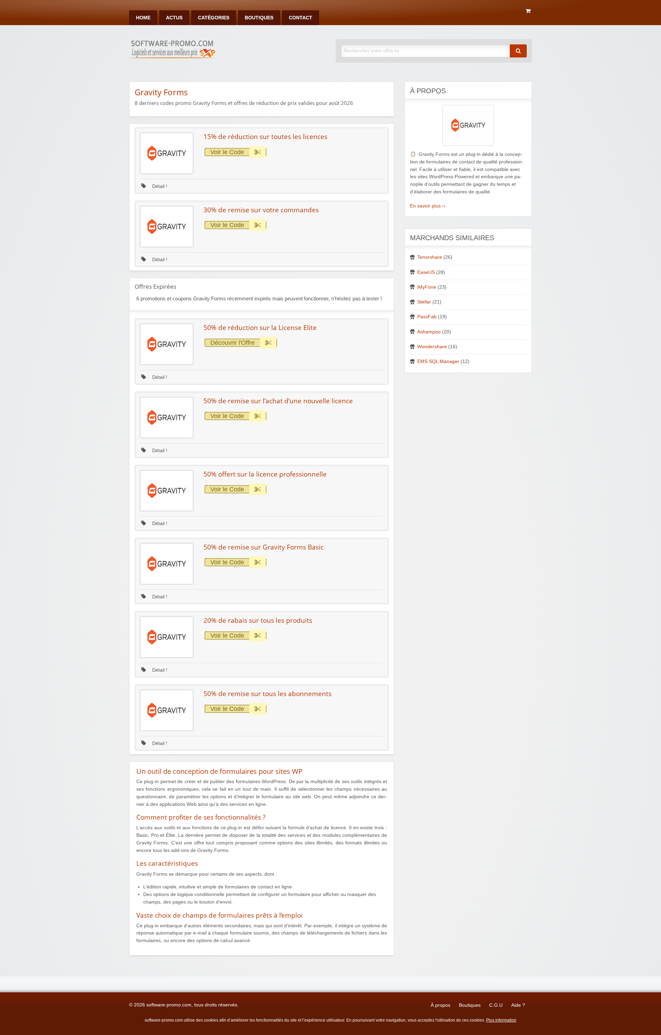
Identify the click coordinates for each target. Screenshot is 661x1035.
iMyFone (426, 287)
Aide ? (518, 1005)
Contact (300, 17)
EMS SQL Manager (438, 361)
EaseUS (426, 272)
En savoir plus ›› (427, 206)
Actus (174, 17)
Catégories (213, 17)
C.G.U (496, 1005)
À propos (440, 1005)
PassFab (427, 316)
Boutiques (259, 17)
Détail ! (159, 186)
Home (143, 17)
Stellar (424, 302)
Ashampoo (429, 331)
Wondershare (432, 346)
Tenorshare (429, 257)
